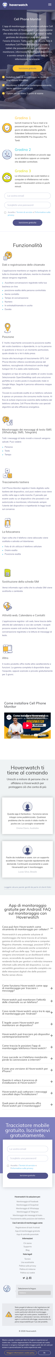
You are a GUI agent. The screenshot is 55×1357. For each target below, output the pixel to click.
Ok (44, 1353)
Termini (27, 1259)
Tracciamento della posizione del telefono (27, 1219)
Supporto (28, 1247)
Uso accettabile (27, 1262)
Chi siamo (27, 1243)
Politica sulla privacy (27, 1266)
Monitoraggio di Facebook (27, 1202)
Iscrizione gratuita (27, 68)
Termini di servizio (24, 212)
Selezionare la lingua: (27, 1289)
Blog (27, 1250)
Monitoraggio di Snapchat (27, 1205)
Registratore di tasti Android (28, 1228)
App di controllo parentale (27, 1234)
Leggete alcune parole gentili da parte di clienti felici (27, 887)
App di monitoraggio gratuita (27, 1231)
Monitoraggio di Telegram (27, 1212)
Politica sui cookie (27, 1273)
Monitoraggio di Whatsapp (27, 1208)
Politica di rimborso (27, 1269)
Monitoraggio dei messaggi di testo (27, 1215)
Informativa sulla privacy (22, 1168)
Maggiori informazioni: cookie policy (20, 1353)
